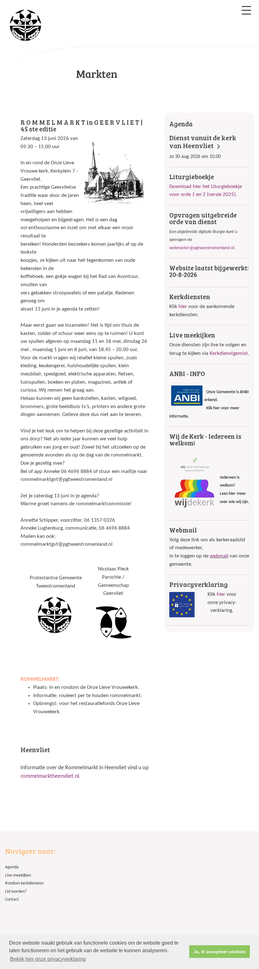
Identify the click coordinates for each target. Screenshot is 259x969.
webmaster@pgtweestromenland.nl (201, 248)
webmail (219, 556)
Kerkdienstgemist (229, 353)
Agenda (12, 867)
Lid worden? (16, 892)
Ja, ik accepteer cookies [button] (220, 951)
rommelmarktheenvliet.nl (50, 776)
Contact (12, 899)
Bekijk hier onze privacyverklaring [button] (48, 959)
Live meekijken (18, 875)
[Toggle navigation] (246, 10)
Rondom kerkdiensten (24, 883)
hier (182, 306)
